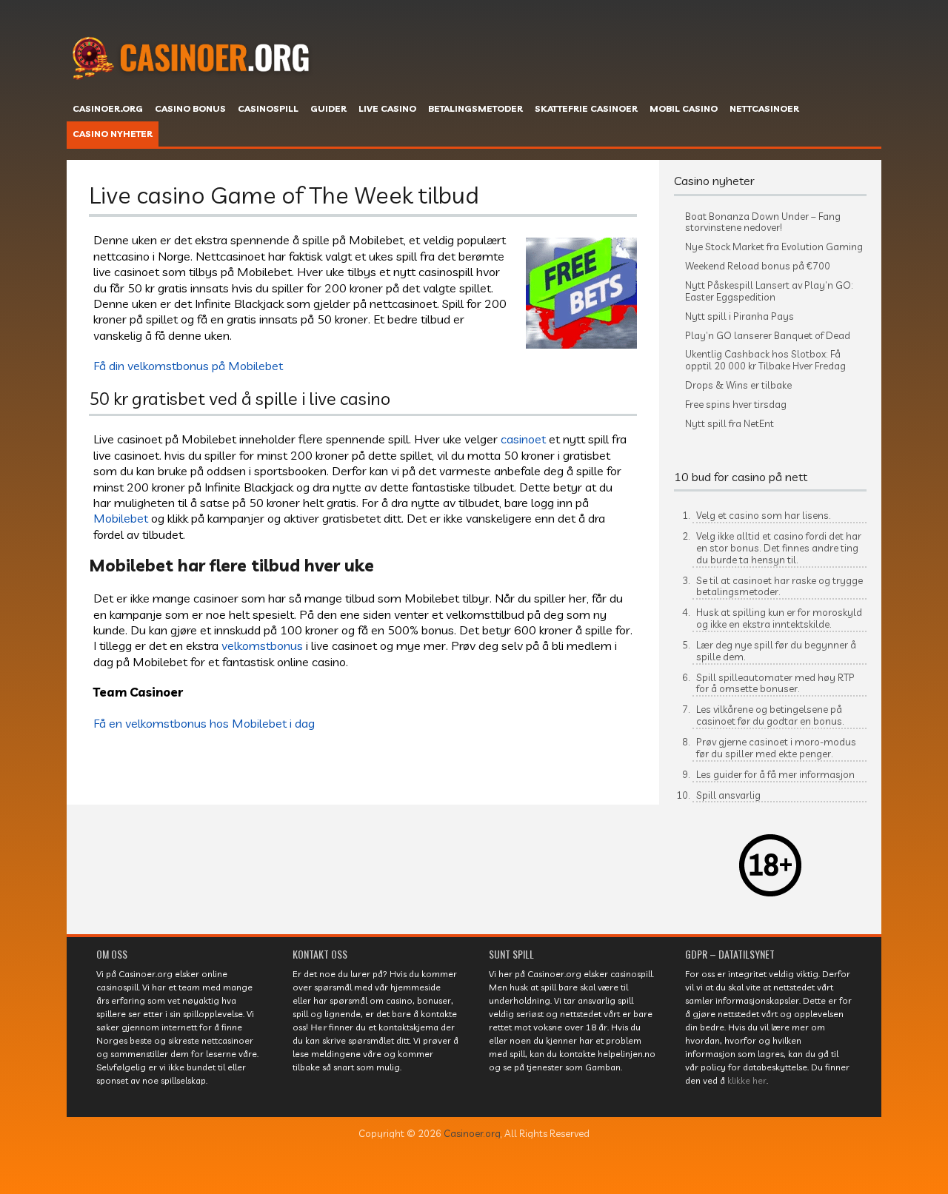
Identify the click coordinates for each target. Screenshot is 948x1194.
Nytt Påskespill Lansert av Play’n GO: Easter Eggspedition (769, 291)
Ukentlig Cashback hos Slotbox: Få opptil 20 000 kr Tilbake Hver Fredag (765, 360)
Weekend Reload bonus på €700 (757, 266)
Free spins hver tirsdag (736, 404)
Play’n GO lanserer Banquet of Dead (767, 335)
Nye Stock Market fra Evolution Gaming (774, 246)
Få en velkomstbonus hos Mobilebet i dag (204, 723)
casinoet (523, 438)
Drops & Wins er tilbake (738, 385)
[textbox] (770, 660)
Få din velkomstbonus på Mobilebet (188, 365)
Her (318, 1027)
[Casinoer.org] (196, 99)
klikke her (747, 1080)
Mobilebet (120, 518)
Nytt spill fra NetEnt (729, 423)
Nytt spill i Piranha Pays (739, 316)
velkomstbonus (262, 645)
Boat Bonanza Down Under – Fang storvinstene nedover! (763, 222)
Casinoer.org (472, 1133)
